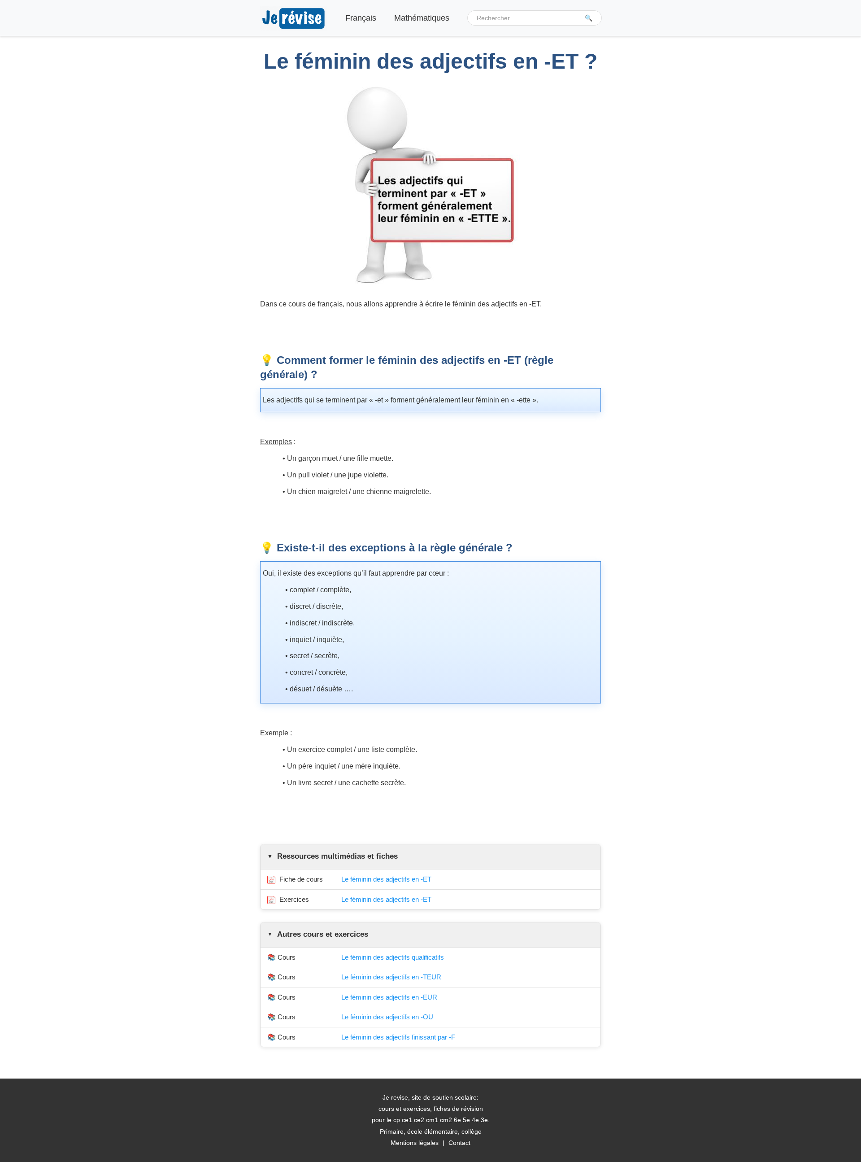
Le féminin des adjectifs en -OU (387, 1017)
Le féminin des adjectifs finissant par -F (398, 1037)
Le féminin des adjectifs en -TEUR (391, 977)
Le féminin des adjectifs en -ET (386, 879)
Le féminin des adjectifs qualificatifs (392, 957)
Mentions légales (415, 1142)
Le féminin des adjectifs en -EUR (389, 997)
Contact (459, 1142)
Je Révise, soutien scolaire (293, 18)
